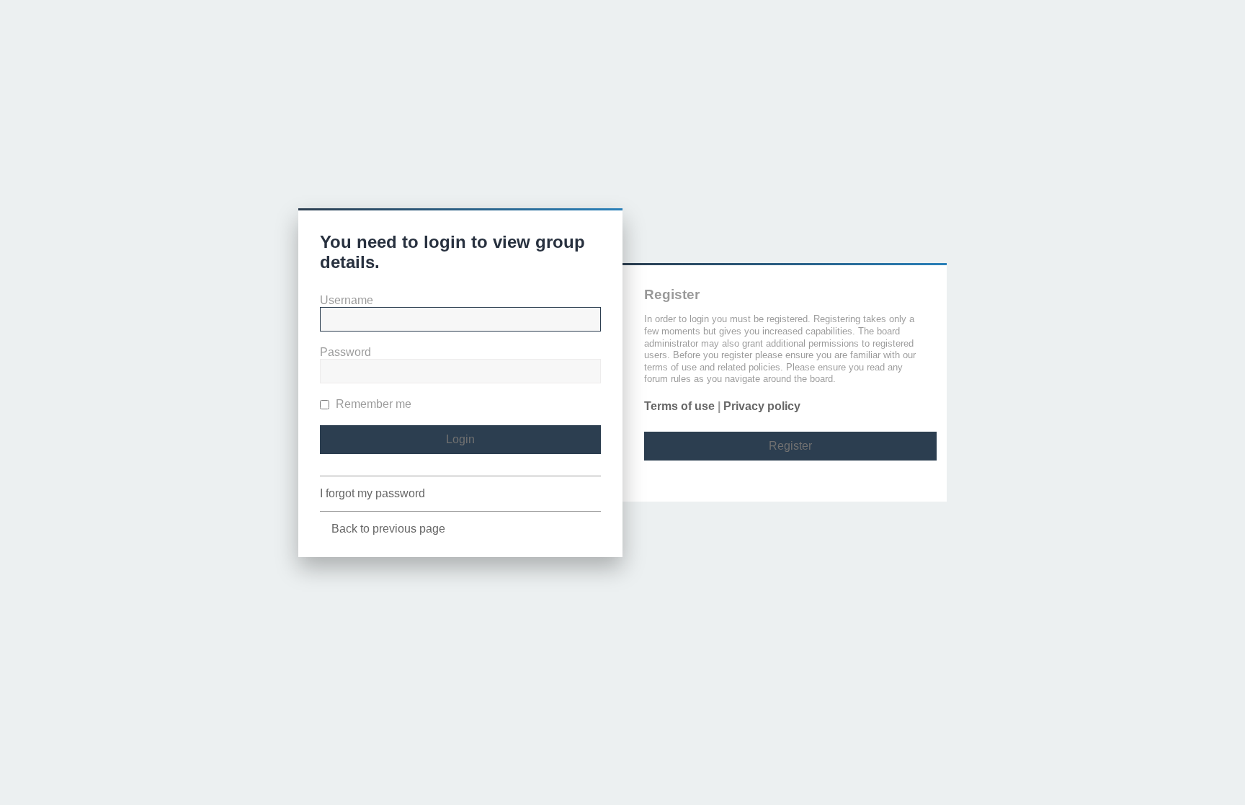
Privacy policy (761, 406)
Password (345, 352)
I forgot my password (372, 493)
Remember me (372, 404)
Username (346, 300)
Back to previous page (388, 528)
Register (790, 446)
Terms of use (679, 406)
